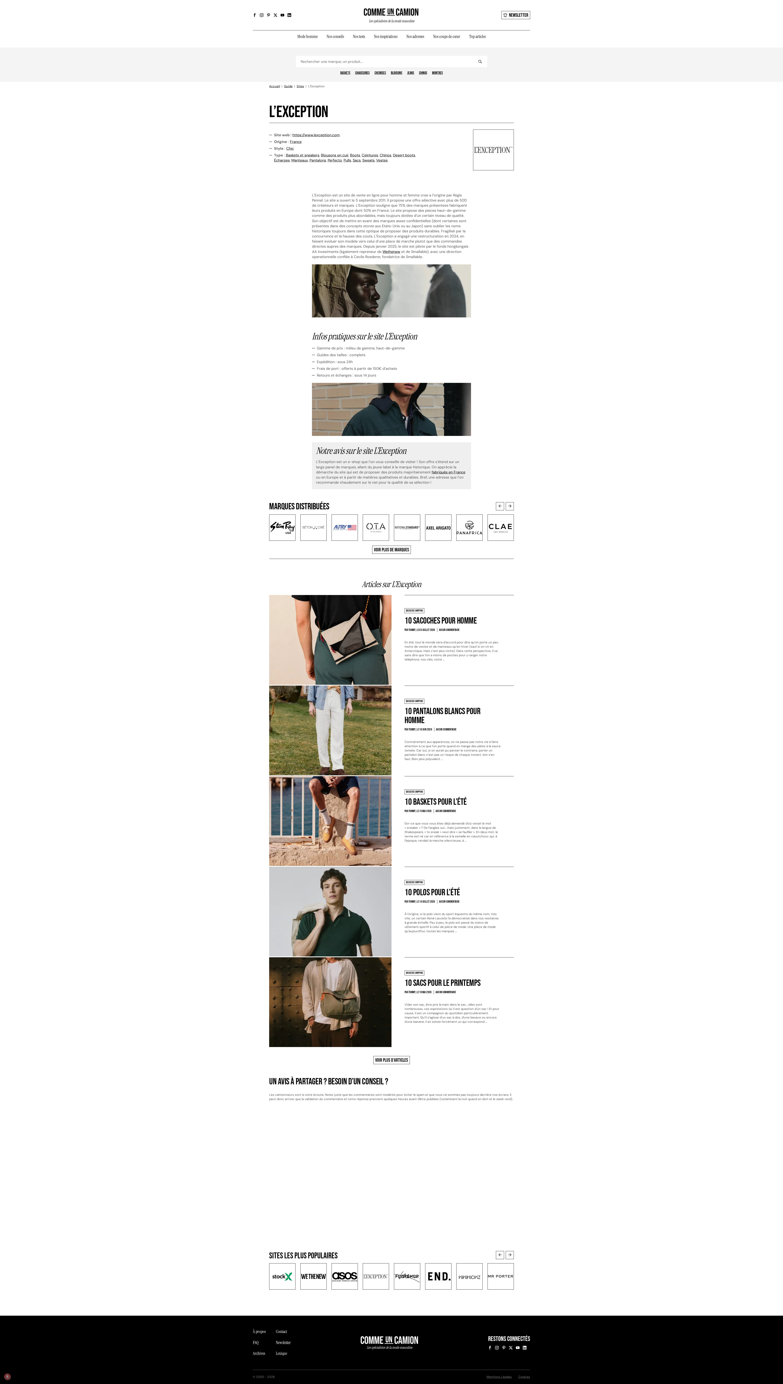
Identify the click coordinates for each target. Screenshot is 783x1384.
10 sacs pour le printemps (443, 983)
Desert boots (404, 155)
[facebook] (255, 15)
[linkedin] (289, 15)
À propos (259, 1331)
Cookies (524, 1377)
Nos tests (359, 36)
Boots (355, 155)
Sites (300, 86)
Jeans (410, 73)
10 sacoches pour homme (441, 620)
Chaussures (362, 73)
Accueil (274, 86)
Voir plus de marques (391, 550)
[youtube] (282, 15)
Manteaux (299, 160)
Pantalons (318, 160)
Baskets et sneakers (302, 155)
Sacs (357, 160)
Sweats (368, 160)
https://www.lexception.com (316, 135)
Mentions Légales (499, 1377)
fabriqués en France (448, 472)
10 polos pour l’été (432, 892)
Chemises (380, 73)
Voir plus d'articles (391, 1060)
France (296, 141)
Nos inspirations (385, 36)
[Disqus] (391, 1173)
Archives (259, 1353)
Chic (290, 148)
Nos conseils (335, 36)
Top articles (477, 36)
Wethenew (391, 251)
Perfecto (335, 160)
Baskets (345, 73)
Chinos (423, 73)
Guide (288, 86)
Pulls (347, 160)
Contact (281, 1331)
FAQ (256, 1342)
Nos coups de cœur (446, 36)
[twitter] (275, 15)
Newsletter (518, 15)
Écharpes (282, 160)
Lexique (281, 1353)
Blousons (396, 73)
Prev (500, 506)
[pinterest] (268, 15)
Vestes (382, 160)
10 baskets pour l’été (436, 802)
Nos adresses (415, 36)
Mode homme (307, 36)
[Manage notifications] (7, 1376)
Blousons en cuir (334, 155)
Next (510, 506)
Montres (437, 73)
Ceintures (370, 155)
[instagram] (261, 15)
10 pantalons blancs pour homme (442, 716)
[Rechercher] (480, 61)
